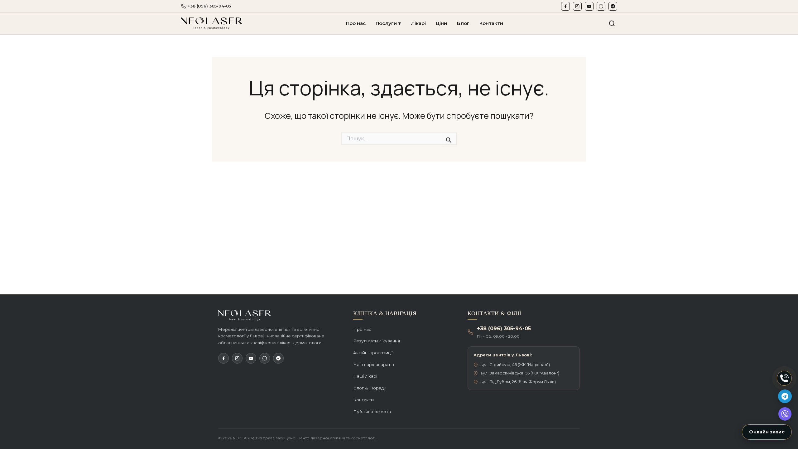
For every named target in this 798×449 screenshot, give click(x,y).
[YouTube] (589, 6)
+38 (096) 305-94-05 (209, 5)
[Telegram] (612, 6)
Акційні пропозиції (372, 352)
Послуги (388, 23)
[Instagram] (577, 6)
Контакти (491, 23)
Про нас (356, 23)
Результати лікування (376, 340)
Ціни (441, 23)
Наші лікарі (365, 376)
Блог (463, 23)
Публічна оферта (372, 411)
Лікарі (418, 23)
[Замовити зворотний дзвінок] (784, 378)
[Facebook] (565, 6)
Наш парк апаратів (373, 364)
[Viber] (601, 6)
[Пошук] (612, 23)
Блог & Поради (370, 387)
